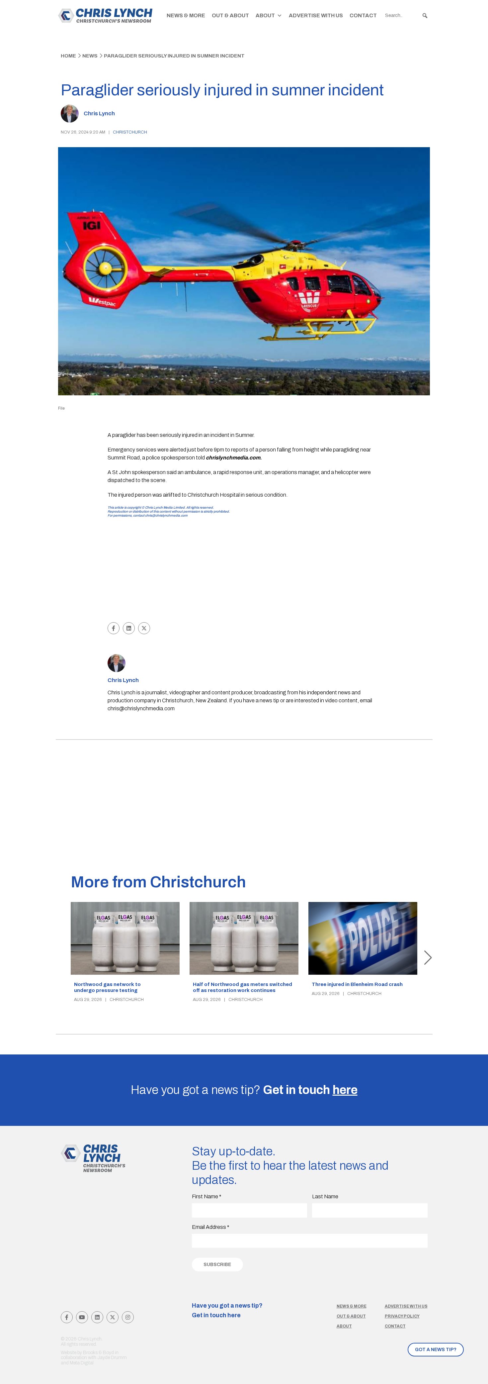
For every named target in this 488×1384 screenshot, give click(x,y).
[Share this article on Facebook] (114, 628)
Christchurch (130, 132)
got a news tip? (435, 1349)
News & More (186, 15)
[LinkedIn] (97, 1317)
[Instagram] (128, 1317)
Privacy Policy (402, 1316)
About (265, 15)
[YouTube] (82, 1317)
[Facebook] (67, 1317)
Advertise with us (406, 1306)
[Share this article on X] (144, 628)
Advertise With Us (316, 15)
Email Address (210, 1227)
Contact (363, 15)
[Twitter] (113, 1317)
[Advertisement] (244, 570)
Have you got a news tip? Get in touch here (227, 1311)
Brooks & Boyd (98, 1352)
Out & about (351, 1316)
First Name (206, 1196)
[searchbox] (406, 16)
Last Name (325, 1196)
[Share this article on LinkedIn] (129, 628)
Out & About (230, 15)
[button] (425, 16)
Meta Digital (82, 1362)
